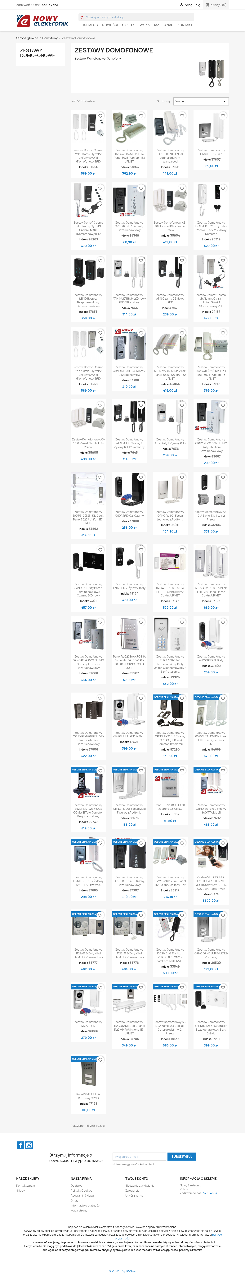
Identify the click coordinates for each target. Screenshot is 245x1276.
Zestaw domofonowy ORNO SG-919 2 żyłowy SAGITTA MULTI (211, 808)
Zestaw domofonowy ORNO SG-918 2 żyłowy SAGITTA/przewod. (88, 881)
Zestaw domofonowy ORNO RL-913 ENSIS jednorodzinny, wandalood (170, 155)
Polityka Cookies (81, 1190)
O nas (168, 25)
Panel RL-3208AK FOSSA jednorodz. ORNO (170, 807)
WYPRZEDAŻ (149, 25)
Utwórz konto (134, 1195)
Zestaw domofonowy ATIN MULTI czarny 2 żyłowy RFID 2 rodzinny (129, 443)
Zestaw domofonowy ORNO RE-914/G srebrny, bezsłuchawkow (129, 371)
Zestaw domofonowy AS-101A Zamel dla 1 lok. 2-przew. (211, 515)
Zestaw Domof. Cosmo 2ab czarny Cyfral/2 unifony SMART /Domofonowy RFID (88, 155)
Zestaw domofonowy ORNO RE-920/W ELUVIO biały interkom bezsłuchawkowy (211, 445)
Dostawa (76, 1185)
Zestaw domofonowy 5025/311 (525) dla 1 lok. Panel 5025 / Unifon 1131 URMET (211, 372)
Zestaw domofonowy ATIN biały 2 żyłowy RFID (170, 441)
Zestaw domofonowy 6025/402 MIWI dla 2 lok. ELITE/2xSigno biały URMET (211, 738)
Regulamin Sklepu (82, 1195)
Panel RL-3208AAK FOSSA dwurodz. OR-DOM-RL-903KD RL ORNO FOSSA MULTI (129, 662)
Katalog (90, 25)
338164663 (50, 5)
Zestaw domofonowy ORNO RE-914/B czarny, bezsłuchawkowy (129, 881)
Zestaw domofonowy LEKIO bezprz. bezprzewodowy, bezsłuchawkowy (88, 300)
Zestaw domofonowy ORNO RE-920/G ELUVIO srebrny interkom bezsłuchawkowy (88, 662)
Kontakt (185, 25)
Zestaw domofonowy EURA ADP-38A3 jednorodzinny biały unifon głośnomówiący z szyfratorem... (170, 664)
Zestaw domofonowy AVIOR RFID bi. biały (211, 658)
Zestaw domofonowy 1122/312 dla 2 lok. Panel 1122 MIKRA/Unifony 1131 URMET (129, 1027)
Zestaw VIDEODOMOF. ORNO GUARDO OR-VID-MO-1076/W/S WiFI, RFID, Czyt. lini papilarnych (211, 882)
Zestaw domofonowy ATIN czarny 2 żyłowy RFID (170, 298)
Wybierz (201, 101)
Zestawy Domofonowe (37, 53)
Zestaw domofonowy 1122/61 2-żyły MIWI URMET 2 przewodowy (88, 953)
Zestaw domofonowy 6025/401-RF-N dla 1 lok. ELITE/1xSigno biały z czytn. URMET (170, 589)
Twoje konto (136, 1178)
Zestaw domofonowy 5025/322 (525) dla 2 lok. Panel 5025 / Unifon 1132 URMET (170, 372)
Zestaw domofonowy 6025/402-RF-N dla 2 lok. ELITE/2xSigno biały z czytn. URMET (211, 589)
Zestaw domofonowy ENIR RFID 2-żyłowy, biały (129, 586)
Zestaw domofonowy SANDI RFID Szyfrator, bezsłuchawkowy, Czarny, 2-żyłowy (88, 589)
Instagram (29, 1145)
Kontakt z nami (25, 1185)
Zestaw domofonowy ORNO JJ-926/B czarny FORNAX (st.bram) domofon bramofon (170, 738)
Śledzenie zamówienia (139, 1185)
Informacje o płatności (85, 1205)
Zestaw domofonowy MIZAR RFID (88, 1024)
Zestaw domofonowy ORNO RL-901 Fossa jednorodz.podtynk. (170, 515)
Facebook (20, 1145)
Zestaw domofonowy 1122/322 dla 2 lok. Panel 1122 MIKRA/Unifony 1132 (170, 881)
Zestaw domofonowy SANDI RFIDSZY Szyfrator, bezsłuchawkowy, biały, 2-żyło (211, 1027)
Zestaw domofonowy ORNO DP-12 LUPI (211, 152)
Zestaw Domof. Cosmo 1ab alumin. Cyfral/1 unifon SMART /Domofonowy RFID (211, 300)
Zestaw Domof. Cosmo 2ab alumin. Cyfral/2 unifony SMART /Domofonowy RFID (88, 372)
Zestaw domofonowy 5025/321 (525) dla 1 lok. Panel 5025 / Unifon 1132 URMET (129, 155)
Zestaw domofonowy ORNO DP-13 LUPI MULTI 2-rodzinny (211, 953)
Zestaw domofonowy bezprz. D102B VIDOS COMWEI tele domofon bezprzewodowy (88, 810)
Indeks (83, 167)
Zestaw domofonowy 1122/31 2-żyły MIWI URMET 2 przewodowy (129, 953)
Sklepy (20, 1190)
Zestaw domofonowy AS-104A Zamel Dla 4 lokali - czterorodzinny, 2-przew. (170, 1027)
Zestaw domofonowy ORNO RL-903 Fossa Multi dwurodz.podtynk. (129, 808)
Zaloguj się (132, 1190)
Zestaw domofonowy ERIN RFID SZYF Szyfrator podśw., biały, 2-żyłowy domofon (211, 228)
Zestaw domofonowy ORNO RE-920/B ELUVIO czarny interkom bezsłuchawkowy (88, 738)
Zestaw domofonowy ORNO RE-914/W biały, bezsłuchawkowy (129, 226)
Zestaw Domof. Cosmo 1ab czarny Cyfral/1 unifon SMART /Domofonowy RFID (88, 228)
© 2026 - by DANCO (122, 1271)
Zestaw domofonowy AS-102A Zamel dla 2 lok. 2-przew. (170, 226)
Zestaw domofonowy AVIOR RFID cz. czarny (129, 513)
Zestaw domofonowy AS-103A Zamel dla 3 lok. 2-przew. (88, 443)
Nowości (110, 25)
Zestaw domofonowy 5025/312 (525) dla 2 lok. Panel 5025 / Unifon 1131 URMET (88, 517)
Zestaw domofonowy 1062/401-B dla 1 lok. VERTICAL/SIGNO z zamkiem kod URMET (170, 955)
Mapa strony (79, 1210)
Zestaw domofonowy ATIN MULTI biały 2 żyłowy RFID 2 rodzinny (129, 298)
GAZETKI (128, 25)
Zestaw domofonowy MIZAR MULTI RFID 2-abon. (129, 734)
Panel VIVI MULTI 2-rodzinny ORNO (88, 1096)
